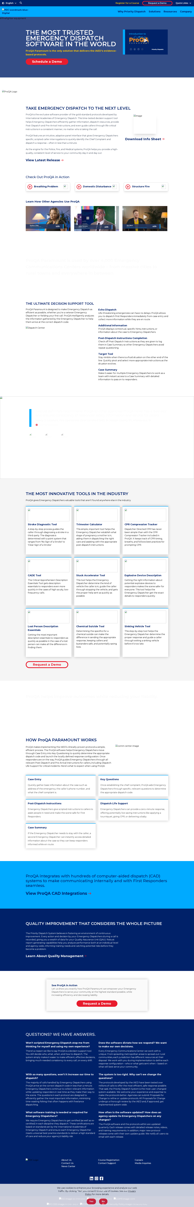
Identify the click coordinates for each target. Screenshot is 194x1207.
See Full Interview (48, 425)
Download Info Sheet (143, 139)
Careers (139, 1160)
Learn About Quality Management (54, 956)
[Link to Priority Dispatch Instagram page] (96, 1178)
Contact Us (67, 1163)
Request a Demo (157, 3)
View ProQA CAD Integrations (56, 893)
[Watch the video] (145, 42)
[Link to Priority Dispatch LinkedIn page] (91, 1178)
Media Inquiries (143, 1163)
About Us (66, 1160)
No (103, 1201)
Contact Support (107, 1163)
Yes (91, 1201)
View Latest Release (43, 160)
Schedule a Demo (47, 61)
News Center (68, 1166)
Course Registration (108, 1160)
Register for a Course (127, 3)
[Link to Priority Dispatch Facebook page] (101, 1178)
